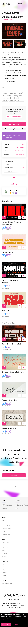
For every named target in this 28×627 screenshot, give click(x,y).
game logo (5, 93)
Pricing (3, 531)
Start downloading (6, 525)
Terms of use (5, 545)
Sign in (20, 3)
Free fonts (4, 586)
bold (4, 98)
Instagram (4, 569)
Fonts (11, 19)
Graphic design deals (7, 583)
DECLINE (15, 624)
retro (20, 93)
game (8, 98)
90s (17, 98)
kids (18, 100)
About (3, 520)
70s (3, 95)
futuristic (9, 95)
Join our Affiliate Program (14, 116)
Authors (4, 523)
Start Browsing (14, 612)
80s (13, 98)
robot (20, 95)
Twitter (3, 567)
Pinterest (4, 575)
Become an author (6, 528)
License (4, 550)
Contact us (4, 556)
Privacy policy (5, 542)
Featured (8, 227)
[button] (24, 4)
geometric (12, 100)
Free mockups (5, 589)
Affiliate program (6, 534)
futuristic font (13, 93)
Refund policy (5, 547)
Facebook (4, 572)
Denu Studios (14, 191)
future (15, 95)
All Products (5, 19)
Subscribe (14, 475)
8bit (21, 98)
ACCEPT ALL (5, 624)
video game (5, 100)
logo (22, 100)
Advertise (4, 553)
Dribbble (4, 564)
